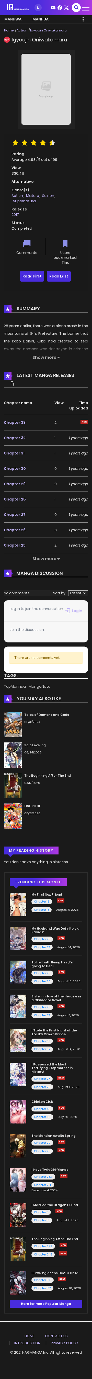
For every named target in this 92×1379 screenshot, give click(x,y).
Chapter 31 (14, 453)
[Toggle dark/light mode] (38, 7)
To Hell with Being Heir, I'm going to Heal (52, 964)
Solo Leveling (35, 745)
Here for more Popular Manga (46, 1304)
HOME (29, 1336)
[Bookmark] (65, 244)
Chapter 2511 (43, 1185)
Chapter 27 (15, 514)
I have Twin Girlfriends (49, 1169)
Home (9, 30)
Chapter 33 (15, 422)
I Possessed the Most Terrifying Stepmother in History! (52, 1068)
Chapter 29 (15, 483)
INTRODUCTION (27, 1342)
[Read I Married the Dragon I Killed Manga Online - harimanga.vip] (18, 1214)
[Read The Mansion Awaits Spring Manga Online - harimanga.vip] (18, 1145)
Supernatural (25, 201)
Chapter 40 (42, 1109)
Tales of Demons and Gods (46, 715)
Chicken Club (42, 1101)
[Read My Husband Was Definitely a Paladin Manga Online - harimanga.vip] (18, 938)
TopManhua (15, 686)
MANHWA (12, 19)
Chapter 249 (43, 1246)
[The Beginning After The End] (13, 785)
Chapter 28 (15, 499)
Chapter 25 (15, 545)
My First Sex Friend (46, 894)
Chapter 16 (42, 901)
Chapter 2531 (43, 1177)
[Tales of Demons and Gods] (13, 724)
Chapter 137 (42, 1288)
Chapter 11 (41, 1212)
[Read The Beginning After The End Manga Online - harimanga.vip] (18, 1248)
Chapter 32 (15, 437)
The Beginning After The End (47, 775)
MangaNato (39, 686)
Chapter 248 (43, 1254)
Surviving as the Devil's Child (54, 1273)
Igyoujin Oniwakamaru (48, 30)
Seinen (48, 195)
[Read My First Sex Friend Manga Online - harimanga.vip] (18, 904)
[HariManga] (18, 7)
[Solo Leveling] (13, 755)
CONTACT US (56, 1336)
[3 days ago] (63, 1245)
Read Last (58, 276)
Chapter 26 (15, 529)
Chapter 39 (42, 1117)
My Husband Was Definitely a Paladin (55, 930)
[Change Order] (13, 383)
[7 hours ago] (61, 1142)
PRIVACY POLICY (64, 1342)
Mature (32, 195)
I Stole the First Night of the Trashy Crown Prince (54, 1032)
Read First (32, 276)
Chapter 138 (42, 1280)
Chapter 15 (41, 910)
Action (22, 30)
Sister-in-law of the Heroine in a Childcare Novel (56, 998)
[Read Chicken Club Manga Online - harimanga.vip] (18, 1111)
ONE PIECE (32, 806)
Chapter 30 (15, 468)
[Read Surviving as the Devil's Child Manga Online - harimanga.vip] (18, 1282)
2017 (15, 214)
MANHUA (40, 19)
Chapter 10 (42, 1220)
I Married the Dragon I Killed (54, 1205)
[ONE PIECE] (13, 815)
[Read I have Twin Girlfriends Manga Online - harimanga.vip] (18, 1179)
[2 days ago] (60, 900)
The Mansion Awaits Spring (53, 1135)
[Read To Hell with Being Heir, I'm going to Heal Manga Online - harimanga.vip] (18, 972)
